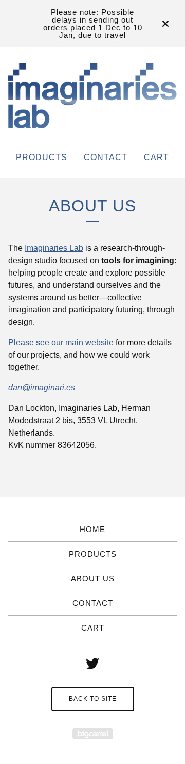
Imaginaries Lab (54, 248)
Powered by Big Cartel (92, 733)
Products (41, 157)
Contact (105, 157)
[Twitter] (92, 663)
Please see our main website (61, 342)
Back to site (93, 698)
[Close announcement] (165, 23)
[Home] (92, 95)
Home (92, 529)
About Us (93, 578)
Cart (156, 157)
